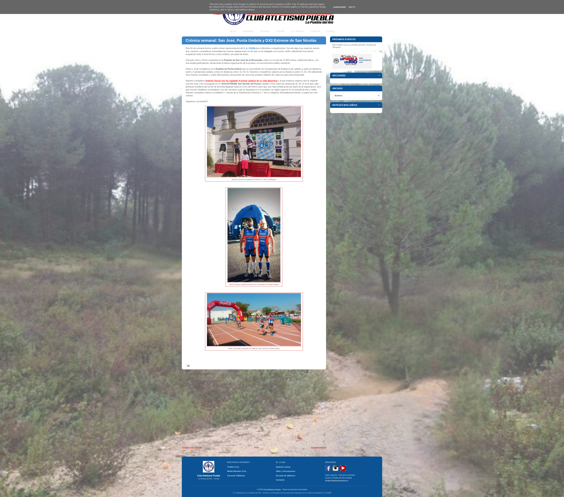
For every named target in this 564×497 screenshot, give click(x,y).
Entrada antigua (318, 447)
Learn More (339, 7)
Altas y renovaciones (285, 471)
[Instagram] (336, 468)
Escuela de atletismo (285, 475)
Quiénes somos (283, 467)
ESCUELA (265, 31)
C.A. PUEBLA (297, 31)
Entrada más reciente (192, 447)
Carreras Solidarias (236, 475)
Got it (352, 7)
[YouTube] (343, 468)
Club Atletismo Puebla (272, 490)
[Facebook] (328, 468)
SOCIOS (280, 31)
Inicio (256, 447)
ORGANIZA (248, 31)
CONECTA (315, 31)
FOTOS (330, 31)
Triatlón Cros (233, 467)
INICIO (233, 31)
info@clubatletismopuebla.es (336, 481)
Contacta (280, 480)
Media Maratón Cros (236, 471)
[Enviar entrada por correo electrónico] (187, 365)
